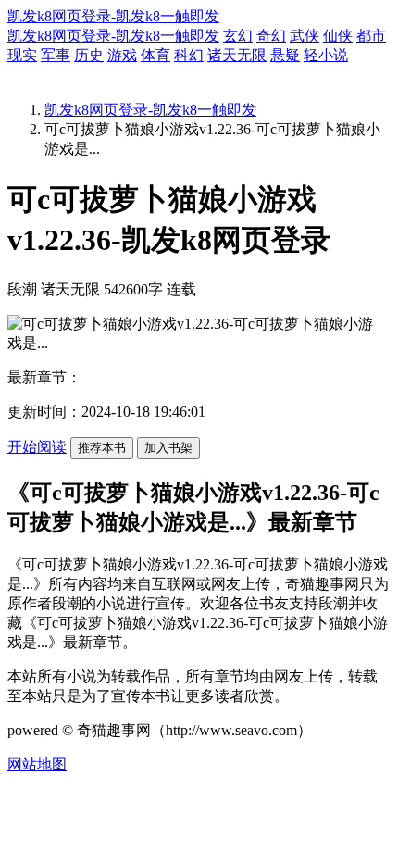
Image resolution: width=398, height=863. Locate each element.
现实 (22, 55)
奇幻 (271, 36)
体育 (155, 55)
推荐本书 (102, 448)
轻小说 (326, 55)
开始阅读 (37, 447)
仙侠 (338, 36)
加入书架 (168, 448)
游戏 (122, 55)
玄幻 (238, 36)
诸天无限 (237, 55)
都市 (371, 36)
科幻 (189, 55)
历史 (89, 55)
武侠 (304, 36)
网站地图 (37, 764)
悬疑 (285, 55)
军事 (55, 55)
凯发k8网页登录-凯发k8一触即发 (113, 16)
